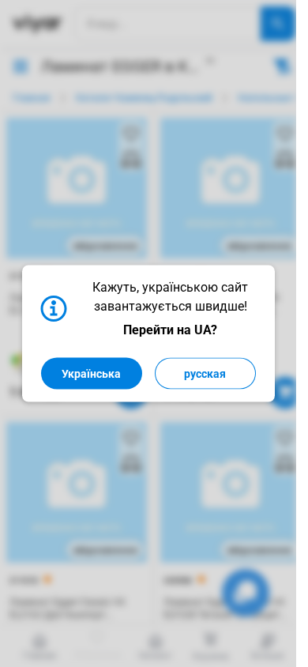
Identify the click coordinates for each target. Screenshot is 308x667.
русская (205, 373)
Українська (91, 373)
